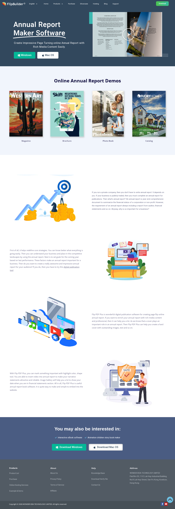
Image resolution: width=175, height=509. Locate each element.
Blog (105, 4)
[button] (128, 34)
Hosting (96, 4)
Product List (14, 473)
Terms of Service (57, 485)
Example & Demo (16, 491)
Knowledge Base (98, 473)
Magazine (26, 141)
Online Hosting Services (18, 485)
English (32, 4)
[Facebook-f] (162, 504)
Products (56, 4)
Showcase (84, 4)
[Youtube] (166, 504)
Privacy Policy (55, 479)
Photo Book (108, 141)
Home (46, 4)
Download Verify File (99, 479)
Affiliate (53, 491)
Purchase (71, 4)
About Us (54, 473)
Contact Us (95, 485)
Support (116, 4)
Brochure (67, 141)
